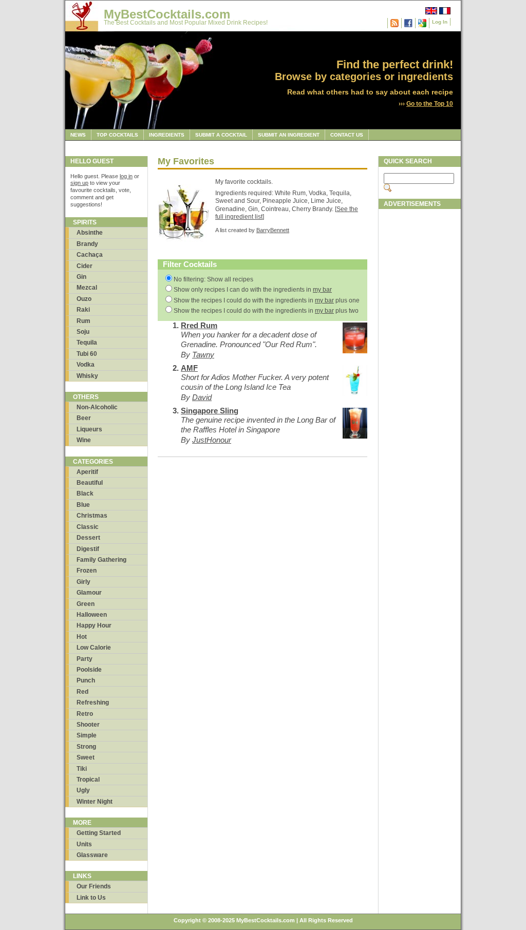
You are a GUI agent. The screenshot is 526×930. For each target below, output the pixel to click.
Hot (82, 636)
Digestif (88, 549)
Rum (83, 321)
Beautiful (90, 482)
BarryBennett (272, 230)
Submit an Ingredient (289, 135)
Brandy (87, 244)
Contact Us (346, 135)
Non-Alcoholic (97, 407)
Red (82, 691)
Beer (84, 418)
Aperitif (87, 472)
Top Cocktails (117, 135)
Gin (81, 276)
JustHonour (211, 439)
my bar (322, 289)
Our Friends (94, 886)
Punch (86, 680)
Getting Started (99, 833)
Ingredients (166, 135)
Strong (86, 746)
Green (86, 604)
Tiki (82, 768)
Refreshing (93, 702)
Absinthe (90, 232)
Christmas (92, 515)
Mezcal (87, 287)
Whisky (87, 375)
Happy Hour (94, 625)
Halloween (92, 614)
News (78, 135)
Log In (439, 22)
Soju (83, 331)
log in (126, 176)
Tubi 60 (87, 353)
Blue (83, 504)
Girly (83, 581)
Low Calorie (94, 647)
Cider (84, 266)
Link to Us (91, 897)
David (202, 397)
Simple (87, 735)
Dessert (88, 537)
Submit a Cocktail (221, 135)
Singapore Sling (209, 410)
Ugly (83, 790)
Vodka (86, 364)
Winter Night (94, 801)
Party (84, 658)
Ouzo (84, 298)
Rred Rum (199, 325)
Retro (85, 713)
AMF (189, 368)
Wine (84, 440)
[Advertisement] (420, 368)
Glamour (89, 592)
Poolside (89, 669)
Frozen (87, 570)
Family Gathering (101, 559)
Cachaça (90, 254)
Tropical (88, 779)
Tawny (203, 354)
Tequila (87, 342)
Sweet (86, 757)
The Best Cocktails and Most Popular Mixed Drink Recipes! (186, 22)
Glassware (92, 855)
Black (85, 493)
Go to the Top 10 (429, 103)
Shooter (88, 724)
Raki (83, 309)
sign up (79, 183)
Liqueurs (89, 429)
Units (84, 844)
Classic (88, 526)
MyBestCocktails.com (167, 14)
